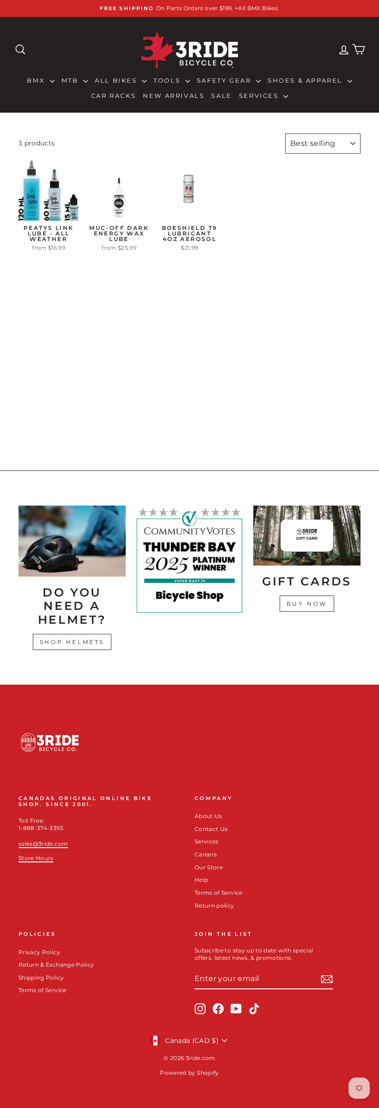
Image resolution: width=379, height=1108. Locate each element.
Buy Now (307, 603)
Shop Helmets (72, 641)
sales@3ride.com (43, 843)
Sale (221, 95)
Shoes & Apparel (306, 80)
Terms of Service (219, 892)
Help (201, 879)
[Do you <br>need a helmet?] (72, 541)
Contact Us (211, 828)
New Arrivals (173, 95)
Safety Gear (225, 80)
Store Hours (36, 858)
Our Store (209, 867)
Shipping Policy (41, 977)
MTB (71, 80)
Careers (206, 854)
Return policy (214, 905)
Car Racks (113, 95)
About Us (208, 816)
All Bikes (117, 80)
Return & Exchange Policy (56, 964)
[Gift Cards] (307, 536)
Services (260, 95)
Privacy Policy (39, 952)
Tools (168, 80)
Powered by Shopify (189, 1072)
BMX (37, 80)
